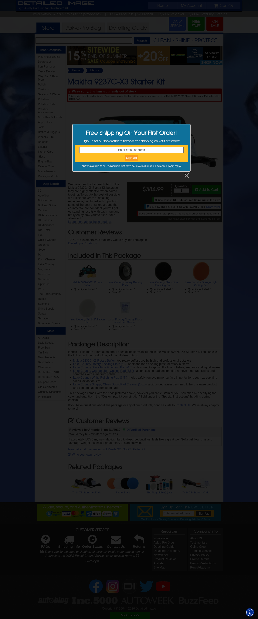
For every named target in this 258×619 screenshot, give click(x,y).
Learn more (174, 166)
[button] (250, 612)
